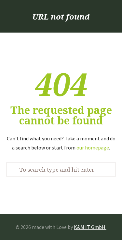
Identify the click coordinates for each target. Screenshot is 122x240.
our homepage (92, 147)
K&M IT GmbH (90, 227)
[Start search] (13, 169)
